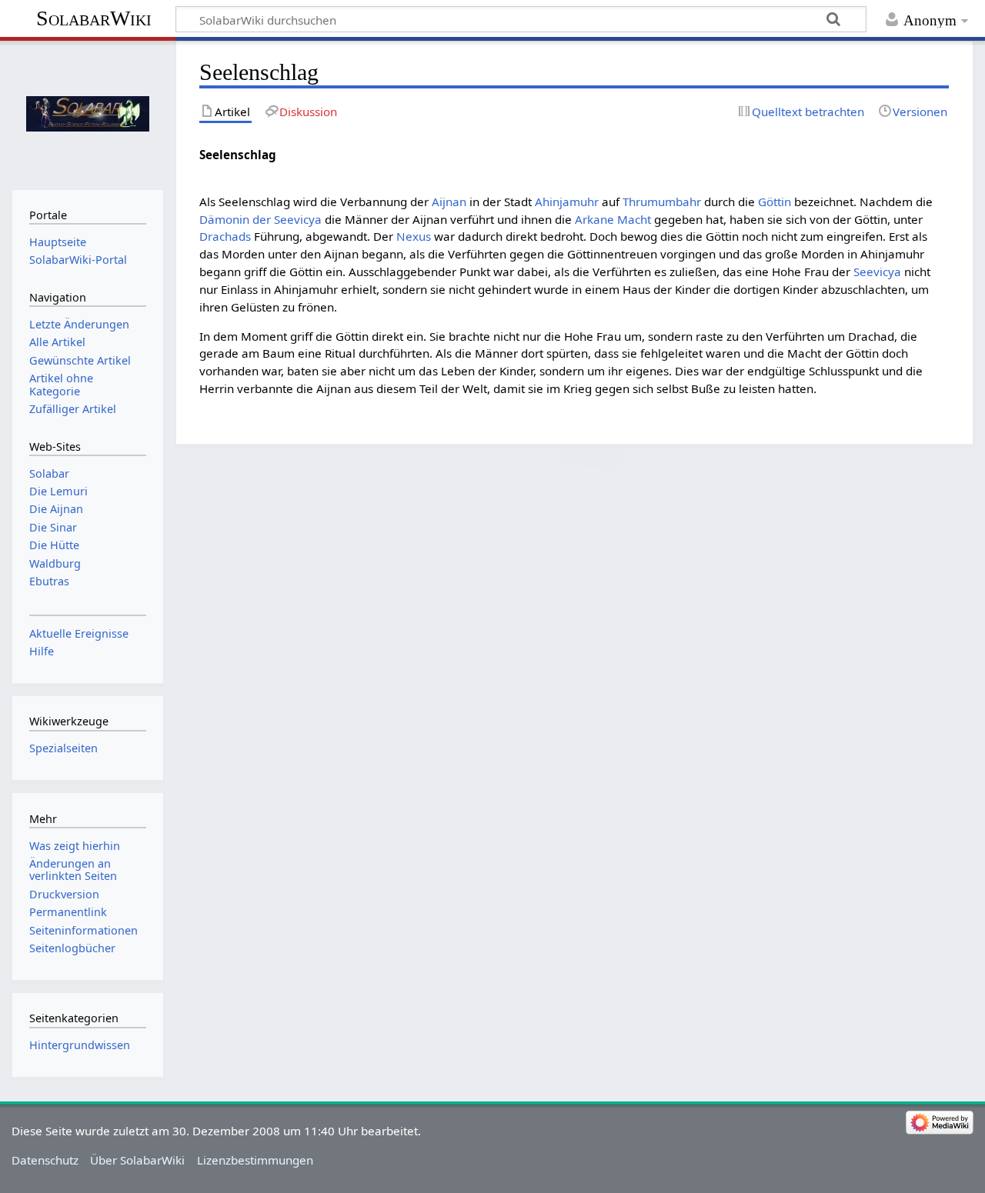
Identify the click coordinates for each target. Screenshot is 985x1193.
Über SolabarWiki (137, 1160)
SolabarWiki (94, 18)
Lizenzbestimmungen (255, 1160)
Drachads (225, 236)
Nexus (413, 236)
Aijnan (449, 201)
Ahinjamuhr (567, 201)
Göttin (774, 201)
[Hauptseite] (87, 113)
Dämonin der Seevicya (260, 219)
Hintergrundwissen (79, 1045)
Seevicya (877, 271)
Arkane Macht (613, 219)
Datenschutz (45, 1160)
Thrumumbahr (662, 201)
